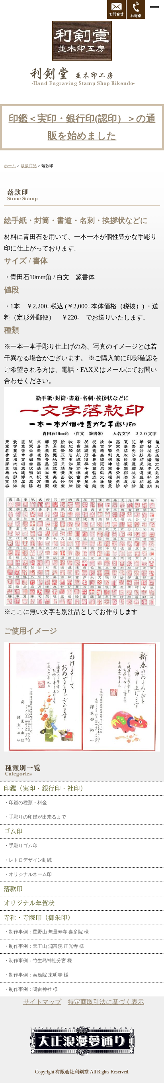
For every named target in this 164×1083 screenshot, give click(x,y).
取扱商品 (29, 166)
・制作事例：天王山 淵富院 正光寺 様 (44, 946)
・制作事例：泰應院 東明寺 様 (36, 975)
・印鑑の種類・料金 (25, 802)
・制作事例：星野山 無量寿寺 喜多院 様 (46, 932)
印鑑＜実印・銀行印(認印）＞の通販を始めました (82, 127)
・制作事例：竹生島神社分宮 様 (38, 960)
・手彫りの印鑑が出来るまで (35, 817)
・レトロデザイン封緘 (28, 860)
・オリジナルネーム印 (28, 874)
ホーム (10, 166)
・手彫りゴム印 (20, 845)
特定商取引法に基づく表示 (106, 1001)
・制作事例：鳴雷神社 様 (31, 989)
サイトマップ (42, 1001)
